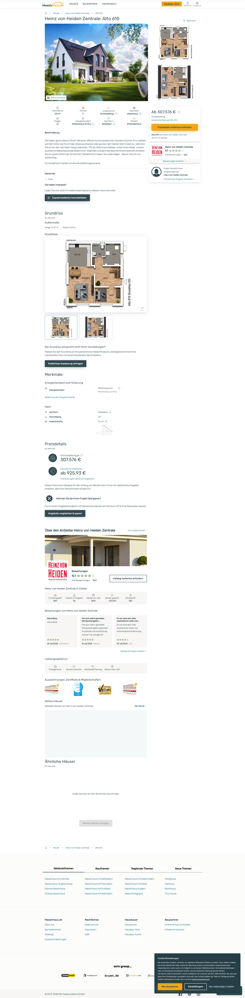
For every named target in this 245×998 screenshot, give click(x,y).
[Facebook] (180, 993)
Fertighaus (170, 878)
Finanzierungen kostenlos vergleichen (77, 478)
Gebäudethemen (63, 868)
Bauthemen (102, 868)
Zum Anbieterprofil (136, 530)
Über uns (49, 924)
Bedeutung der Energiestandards (60, 397)
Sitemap (49, 934)
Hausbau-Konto (133, 934)
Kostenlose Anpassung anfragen (65, 363)
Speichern (191, 20)
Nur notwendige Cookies (221, 986)
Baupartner (90, 4)
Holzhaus (170, 883)
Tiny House (170, 893)
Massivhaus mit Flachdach (98, 883)
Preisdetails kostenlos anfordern (175, 127)
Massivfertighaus (134, 893)
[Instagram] (198, 993)
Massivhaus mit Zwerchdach (139, 878)
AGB (87, 934)
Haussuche (131, 924)
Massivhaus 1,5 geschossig (58, 883)
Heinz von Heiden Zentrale (77, 13)
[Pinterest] (189, 993)
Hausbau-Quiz (171, 4)
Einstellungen (195, 986)
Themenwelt (109, 4)
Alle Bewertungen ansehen (132, 651)
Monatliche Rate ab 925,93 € (164, 120)
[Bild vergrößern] (142, 308)
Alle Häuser (139, 706)
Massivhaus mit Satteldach (99, 878)
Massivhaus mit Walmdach (98, 893)
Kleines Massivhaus (55, 888)
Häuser (73, 4)
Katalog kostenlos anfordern (128, 578)
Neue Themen (183, 868)
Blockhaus (170, 888)
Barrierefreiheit (53, 929)
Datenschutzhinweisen (201, 979)
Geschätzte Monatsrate (71, 468)
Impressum (90, 929)
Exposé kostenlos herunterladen (69, 197)
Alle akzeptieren (170, 986)
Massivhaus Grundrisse (57, 878)
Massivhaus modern (135, 888)
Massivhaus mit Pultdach (98, 888)
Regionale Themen (142, 868)
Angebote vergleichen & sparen (65, 513)
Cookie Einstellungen (56, 939)
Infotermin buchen (174, 929)
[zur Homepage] (47, 12)
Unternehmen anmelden (177, 924)
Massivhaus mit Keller (136, 883)
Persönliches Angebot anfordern (178, 179)
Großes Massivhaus (55, 893)
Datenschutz (91, 924)
